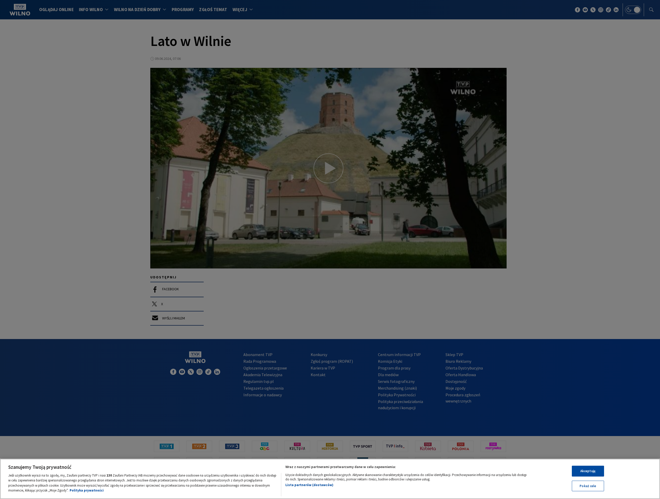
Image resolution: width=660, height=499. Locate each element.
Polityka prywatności (87, 490)
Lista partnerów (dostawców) (309, 485)
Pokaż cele (588, 486)
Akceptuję (588, 471)
